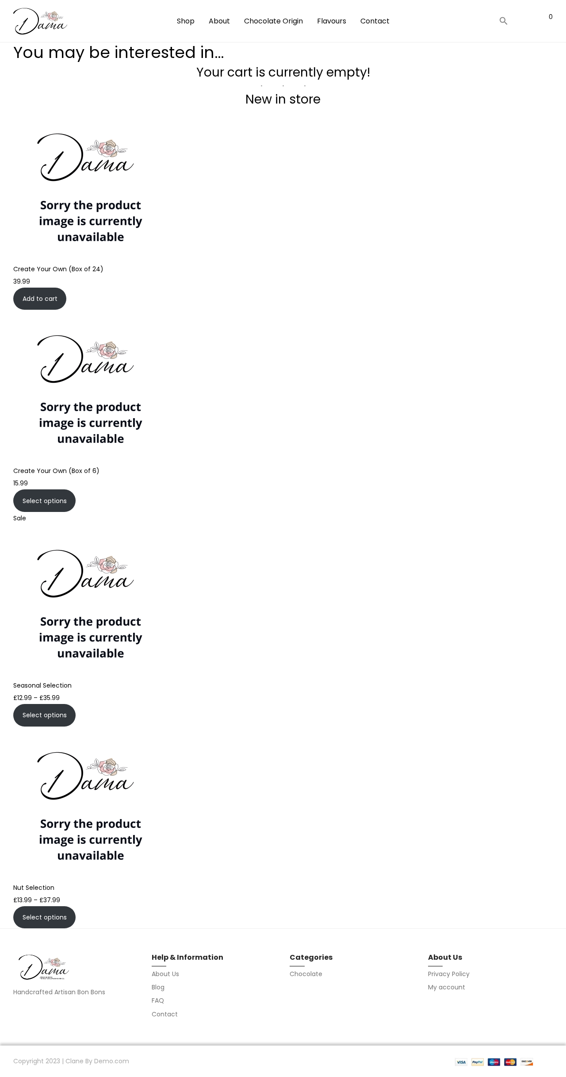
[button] (503, 21)
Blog (158, 987)
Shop (186, 21)
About (219, 21)
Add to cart (40, 298)
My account (446, 987)
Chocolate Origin (273, 21)
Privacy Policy (449, 973)
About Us (165, 973)
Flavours (331, 21)
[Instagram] (33, 1010)
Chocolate (306, 973)
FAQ (158, 1000)
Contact (375, 21)
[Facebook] (16, 1010)
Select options (45, 500)
